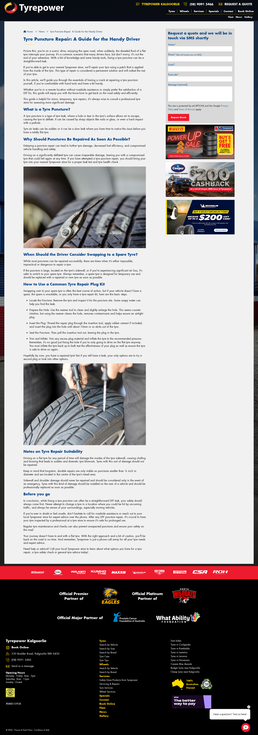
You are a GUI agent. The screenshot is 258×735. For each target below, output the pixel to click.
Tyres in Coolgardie (181, 644)
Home (29, 31)
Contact (228, 11)
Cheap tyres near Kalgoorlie (185, 671)
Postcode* (173, 74)
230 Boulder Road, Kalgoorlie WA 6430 (35, 653)
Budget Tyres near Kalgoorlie (185, 668)
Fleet (230, 17)
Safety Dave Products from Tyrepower (118, 680)
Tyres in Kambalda (180, 648)
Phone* (185, 54)
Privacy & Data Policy (23, 730)
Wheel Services (107, 691)
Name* (172, 44)
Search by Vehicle (108, 644)
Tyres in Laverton (179, 652)
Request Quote (178, 117)
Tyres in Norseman (180, 660)
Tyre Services (106, 687)
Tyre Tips (103, 660)
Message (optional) (178, 84)
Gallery (248, 17)
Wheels (184, 11)
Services (199, 11)
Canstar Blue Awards (181, 664)
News (239, 17)
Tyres (172, 11)
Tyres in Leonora (179, 656)
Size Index (176, 640)
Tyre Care (104, 656)
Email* (171, 64)
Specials (214, 11)
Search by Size (107, 648)
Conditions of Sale (41, 730)
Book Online (246, 11)
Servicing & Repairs (109, 684)
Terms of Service (187, 109)
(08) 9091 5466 (201, 4)
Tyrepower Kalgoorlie (160, 4)
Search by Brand (107, 652)
